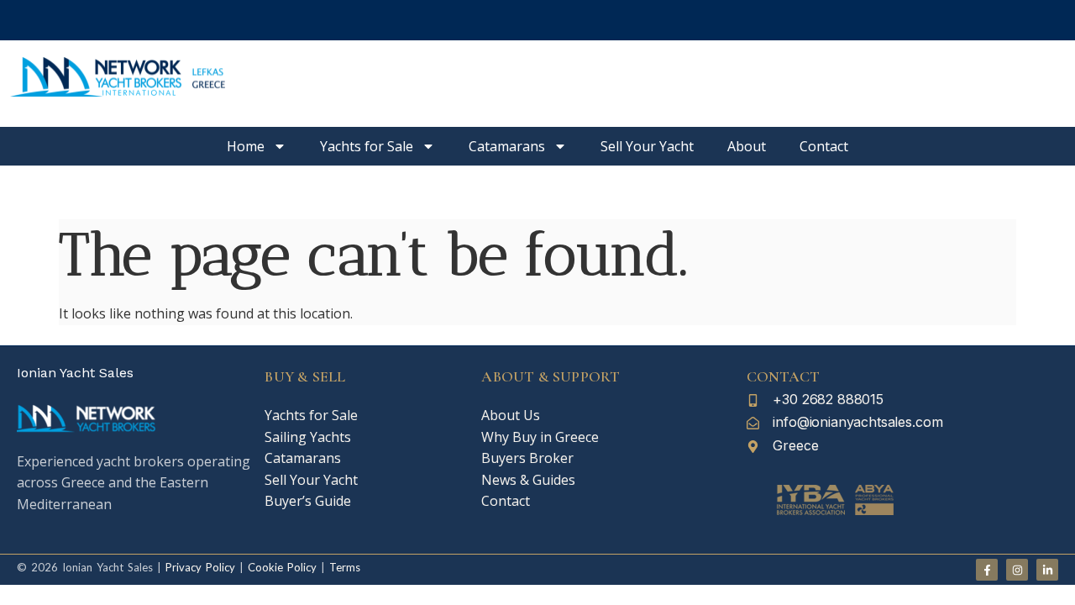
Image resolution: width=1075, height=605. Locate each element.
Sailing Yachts (308, 437)
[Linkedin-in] (1047, 570)
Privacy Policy (200, 567)
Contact (824, 146)
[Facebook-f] (987, 570)
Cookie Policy (280, 567)
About (746, 146)
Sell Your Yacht (647, 146)
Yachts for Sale (366, 146)
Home (246, 146)
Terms (344, 567)
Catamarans (507, 146)
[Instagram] (1017, 570)
